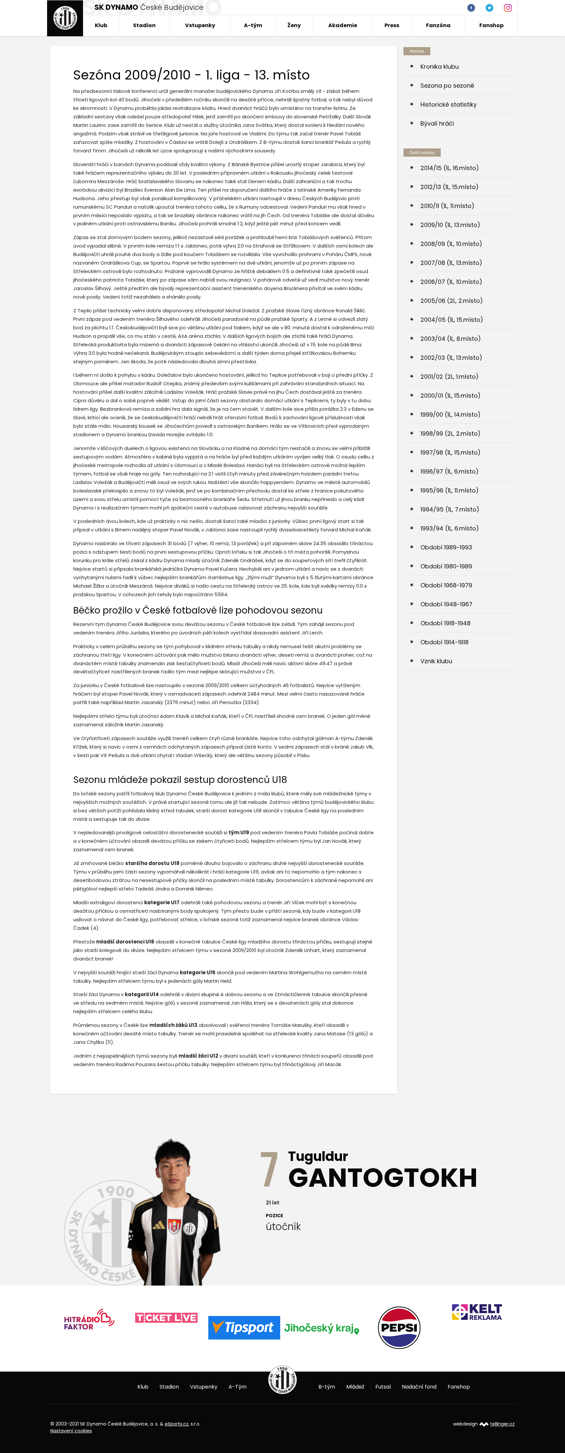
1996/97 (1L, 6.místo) (449, 471)
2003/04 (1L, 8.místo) (450, 339)
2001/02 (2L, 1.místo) (449, 376)
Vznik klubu (436, 661)
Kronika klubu (439, 66)
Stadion (144, 25)
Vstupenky (200, 25)
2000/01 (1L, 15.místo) (450, 395)
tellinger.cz (502, 1424)
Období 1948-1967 (446, 604)
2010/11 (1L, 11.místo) (447, 206)
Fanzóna (438, 25)
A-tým (253, 25)
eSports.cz (176, 1424)
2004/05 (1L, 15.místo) (451, 320)
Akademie (342, 25)
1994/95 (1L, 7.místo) (449, 509)
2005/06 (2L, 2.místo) (451, 301)
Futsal (383, 1387)
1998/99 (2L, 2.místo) (450, 433)
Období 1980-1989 (446, 566)
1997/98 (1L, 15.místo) (450, 452)
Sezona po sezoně (447, 85)
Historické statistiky (448, 104)
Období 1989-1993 (446, 547)
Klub (101, 25)
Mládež (355, 1387)
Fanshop (491, 25)
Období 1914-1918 (444, 642)
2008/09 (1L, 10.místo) (451, 244)
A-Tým (238, 1387)
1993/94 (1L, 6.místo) (449, 528)
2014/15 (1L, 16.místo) (449, 168)
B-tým (326, 1387)
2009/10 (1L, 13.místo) (450, 225)
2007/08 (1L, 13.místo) (451, 263)
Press (392, 25)
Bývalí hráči (437, 123)
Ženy (294, 25)
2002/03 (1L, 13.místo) (451, 358)
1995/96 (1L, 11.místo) (449, 490)
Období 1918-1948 (445, 623)
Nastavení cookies (71, 1430)
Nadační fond (419, 1387)
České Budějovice (149, 7)
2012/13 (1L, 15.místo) (449, 187)
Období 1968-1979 (446, 585)
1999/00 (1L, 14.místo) (450, 414)
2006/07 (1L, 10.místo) (451, 282)
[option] (89, 1318)
